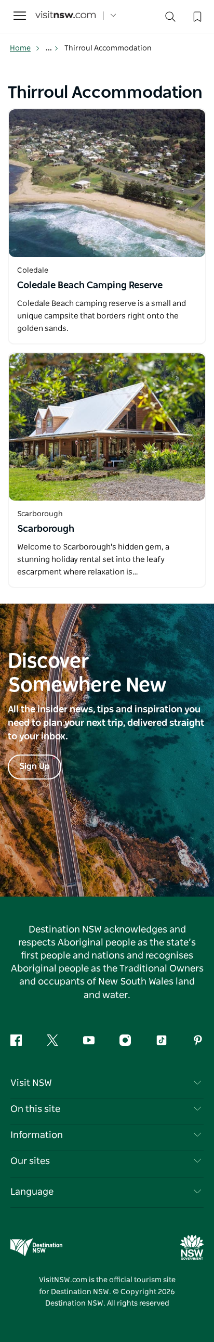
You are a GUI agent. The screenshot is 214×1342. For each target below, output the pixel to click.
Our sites (30, 1161)
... (50, 48)
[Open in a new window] (107, 183)
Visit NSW (31, 1083)
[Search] (170, 19)
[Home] (65, 16)
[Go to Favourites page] (196, 15)
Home (20, 48)
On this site (35, 1109)
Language (32, 1192)
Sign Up (34, 766)
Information (36, 1135)
